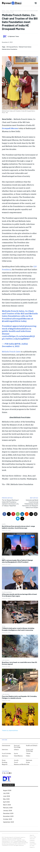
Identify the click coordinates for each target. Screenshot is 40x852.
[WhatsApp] (18, 514)
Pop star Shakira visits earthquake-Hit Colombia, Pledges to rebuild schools (19, 697)
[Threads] (11, 773)
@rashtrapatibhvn (11, 321)
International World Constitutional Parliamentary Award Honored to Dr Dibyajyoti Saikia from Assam (30, 503)
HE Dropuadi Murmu (12, 47)
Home (3, 10)
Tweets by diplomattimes (10, 730)
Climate (28, 753)
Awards (16, 760)
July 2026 (6, 793)
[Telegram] (18, 518)
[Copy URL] (22, 518)
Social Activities (6, 753)
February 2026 (7, 807)
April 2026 (6, 802)
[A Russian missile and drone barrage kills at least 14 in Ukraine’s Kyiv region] (20, 612)
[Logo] (11, 3)
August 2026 (7, 790)
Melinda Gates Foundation (9, 49)
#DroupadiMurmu (21, 318)
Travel (16, 762)
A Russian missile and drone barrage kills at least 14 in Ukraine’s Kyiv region (19, 595)
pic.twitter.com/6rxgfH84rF (16, 338)
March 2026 (7, 805)
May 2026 (6, 799)
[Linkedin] (22, 514)
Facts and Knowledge (17, 746)
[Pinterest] (13, 514)
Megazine (4, 764)
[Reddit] (6, 773)
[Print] (36, 514)
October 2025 (7, 819)
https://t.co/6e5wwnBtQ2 (22, 336)
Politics (28, 756)
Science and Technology (29, 750)
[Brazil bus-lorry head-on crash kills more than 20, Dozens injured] (20, 680)
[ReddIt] (27, 514)
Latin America (5, 660)
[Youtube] (9, 773)
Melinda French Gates (25, 47)
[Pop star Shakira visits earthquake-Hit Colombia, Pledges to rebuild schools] (20, 714)
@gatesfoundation (19, 328)
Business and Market (20, 764)
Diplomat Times (14, 36)
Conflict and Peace (7, 592)
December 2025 (8, 813)
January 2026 (7, 810)
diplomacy (5, 756)
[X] (9, 514)
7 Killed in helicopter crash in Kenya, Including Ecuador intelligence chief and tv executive (18, 629)
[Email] (31, 514)
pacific (4, 524)
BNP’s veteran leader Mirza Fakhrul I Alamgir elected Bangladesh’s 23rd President (17, 561)
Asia (3, 558)
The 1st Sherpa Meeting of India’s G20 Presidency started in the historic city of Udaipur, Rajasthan (10, 502)
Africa (3, 626)
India (27, 764)
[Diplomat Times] (5, 36)
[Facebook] (4, 514)
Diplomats (29, 760)
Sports (16, 753)
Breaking (4, 762)
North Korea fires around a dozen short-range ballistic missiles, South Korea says (18, 527)
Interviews (5, 749)
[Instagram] (4, 773)
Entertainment (6, 745)
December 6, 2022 (10, 346)
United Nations (18, 756)
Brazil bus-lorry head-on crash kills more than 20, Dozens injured (19, 663)
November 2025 (8, 816)
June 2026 (6, 796)
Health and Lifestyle (31, 745)
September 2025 (8, 822)
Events (28, 762)
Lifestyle (16, 749)
